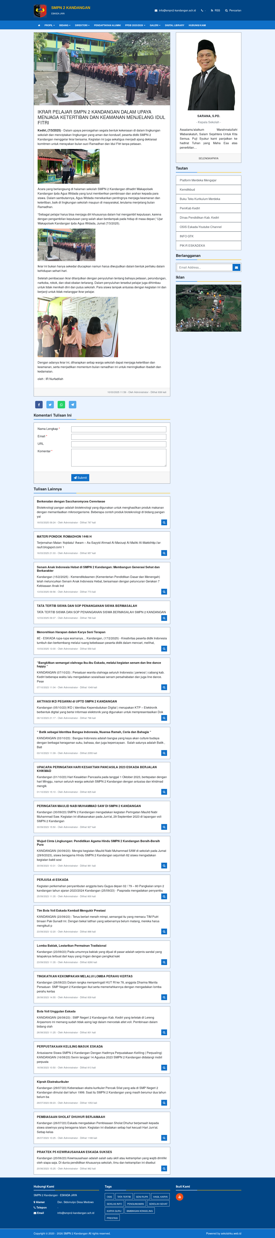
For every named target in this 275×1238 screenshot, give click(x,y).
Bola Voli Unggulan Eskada (56, 1011)
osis (109, 1196)
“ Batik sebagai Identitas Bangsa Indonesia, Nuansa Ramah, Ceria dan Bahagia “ (94, 732)
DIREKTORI (81, 25)
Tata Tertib (124, 1196)
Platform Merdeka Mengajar (198, 180)
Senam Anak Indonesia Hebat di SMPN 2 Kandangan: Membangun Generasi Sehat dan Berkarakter (98, 569)
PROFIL (49, 25)
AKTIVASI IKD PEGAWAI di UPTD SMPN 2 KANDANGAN (77, 701)
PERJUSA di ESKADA (52, 879)
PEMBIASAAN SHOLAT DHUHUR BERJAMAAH (71, 1117)
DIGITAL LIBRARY (174, 25)
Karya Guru (114, 1210)
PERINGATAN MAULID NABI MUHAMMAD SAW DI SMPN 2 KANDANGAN (89, 806)
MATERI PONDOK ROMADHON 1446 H (64, 536)
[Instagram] (180, 1197)
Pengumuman (135, 1203)
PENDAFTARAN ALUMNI (107, 25)
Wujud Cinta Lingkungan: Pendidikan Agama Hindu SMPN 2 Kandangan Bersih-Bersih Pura (98, 843)
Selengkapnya (209, 158)
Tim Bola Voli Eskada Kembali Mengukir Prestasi (71, 910)
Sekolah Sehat (158, 1203)
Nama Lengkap (49, 428)
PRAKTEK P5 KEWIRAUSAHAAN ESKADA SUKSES (74, 1152)
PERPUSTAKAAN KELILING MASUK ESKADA (70, 1046)
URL (41, 443)
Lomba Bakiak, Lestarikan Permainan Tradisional (71, 945)
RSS (217, 10)
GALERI (154, 25)
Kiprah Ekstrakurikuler (53, 1081)
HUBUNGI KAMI (197, 25)
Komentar (45, 451)
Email (42, 436)
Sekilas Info (114, 1203)
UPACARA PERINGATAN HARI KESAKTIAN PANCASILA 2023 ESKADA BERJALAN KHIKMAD (97, 769)
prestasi (112, 1218)
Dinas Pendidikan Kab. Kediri (199, 217)
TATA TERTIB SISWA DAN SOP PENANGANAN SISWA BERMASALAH (87, 606)
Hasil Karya (160, 1196)
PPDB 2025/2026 (134, 25)
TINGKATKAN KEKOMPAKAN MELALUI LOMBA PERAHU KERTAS (85, 976)
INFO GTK (187, 236)
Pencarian (235, 10)
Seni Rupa (142, 1196)
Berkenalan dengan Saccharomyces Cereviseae (71, 501)
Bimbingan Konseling (140, 1210)
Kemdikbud (187, 189)
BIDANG (63, 25)
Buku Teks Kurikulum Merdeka (200, 199)
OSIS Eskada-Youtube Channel (201, 227)
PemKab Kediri (190, 208)
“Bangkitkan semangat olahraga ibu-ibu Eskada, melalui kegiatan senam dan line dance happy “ (99, 664)
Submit (82, 477)
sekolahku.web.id (231, 1233)
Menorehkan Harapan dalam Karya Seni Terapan (71, 632)
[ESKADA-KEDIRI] (208, 308)
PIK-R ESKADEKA (192, 245)
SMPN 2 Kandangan (75, 1233)
